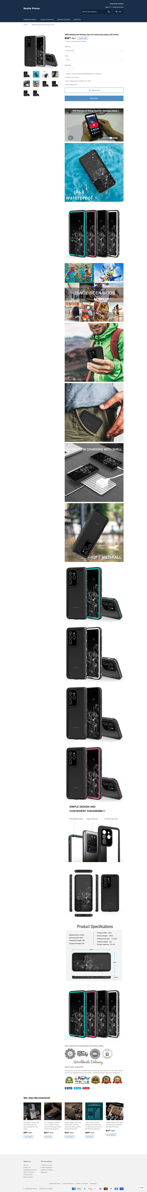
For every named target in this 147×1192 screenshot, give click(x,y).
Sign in (108, 7)
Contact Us (27, 1167)
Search (26, 1165)
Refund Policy (28, 1177)
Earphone (77, 19)
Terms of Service (29, 1172)
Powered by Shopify (45, 1188)
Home (26, 24)
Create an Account (118, 7)
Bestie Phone (32, 8)
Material (67, 47)
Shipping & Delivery (30, 1170)
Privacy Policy (28, 1174)
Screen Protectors (47, 19)
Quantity (68, 65)
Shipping (68, 41)
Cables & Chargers (63, 19)
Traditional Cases (30, 19)
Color (66, 56)
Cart (120, 11)
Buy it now (94, 98)
